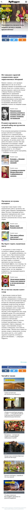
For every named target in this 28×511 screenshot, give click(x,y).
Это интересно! (6, 6)
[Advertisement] (14, 58)
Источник (24, 362)
